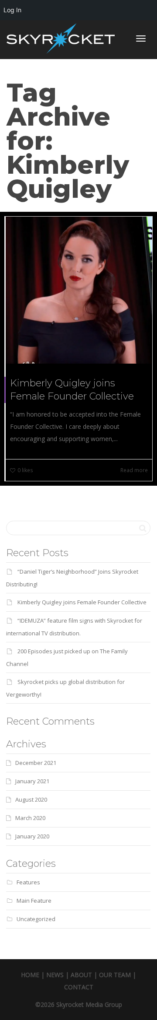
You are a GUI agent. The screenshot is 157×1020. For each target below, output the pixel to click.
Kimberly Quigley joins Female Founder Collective (82, 602)
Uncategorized (36, 919)
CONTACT (78, 987)
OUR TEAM (115, 975)
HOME (30, 975)
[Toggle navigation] (140, 38)
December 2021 (35, 763)
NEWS (55, 975)
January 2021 (32, 781)
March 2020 (30, 818)
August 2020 (31, 799)
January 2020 (32, 836)
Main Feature (34, 900)
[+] (79, 290)
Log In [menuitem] (12, 10)
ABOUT (81, 975)
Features (28, 882)
